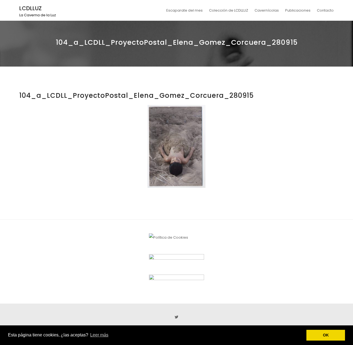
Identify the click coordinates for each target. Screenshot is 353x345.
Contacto (325, 10)
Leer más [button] (99, 335)
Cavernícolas (267, 10)
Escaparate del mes (184, 10)
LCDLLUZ (30, 8)
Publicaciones (298, 10)
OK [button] (326, 335)
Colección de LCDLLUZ (228, 10)
